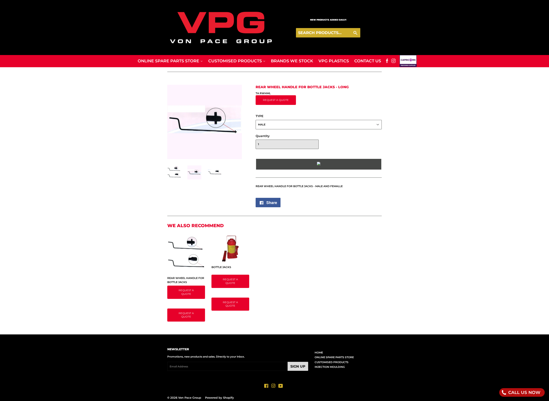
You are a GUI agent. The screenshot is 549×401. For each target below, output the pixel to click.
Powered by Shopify (219, 397)
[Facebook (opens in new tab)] (387, 61)
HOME (319, 352)
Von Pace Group (189, 397)
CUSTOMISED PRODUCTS (331, 362)
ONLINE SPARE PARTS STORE (334, 357)
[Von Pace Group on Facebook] (266, 386)
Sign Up (297, 366)
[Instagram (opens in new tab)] (393, 61)
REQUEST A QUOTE (276, 99)
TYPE (259, 116)
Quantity (263, 136)
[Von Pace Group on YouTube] (280, 386)
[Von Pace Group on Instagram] (273, 386)
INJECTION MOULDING (330, 366)
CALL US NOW (523, 392)
